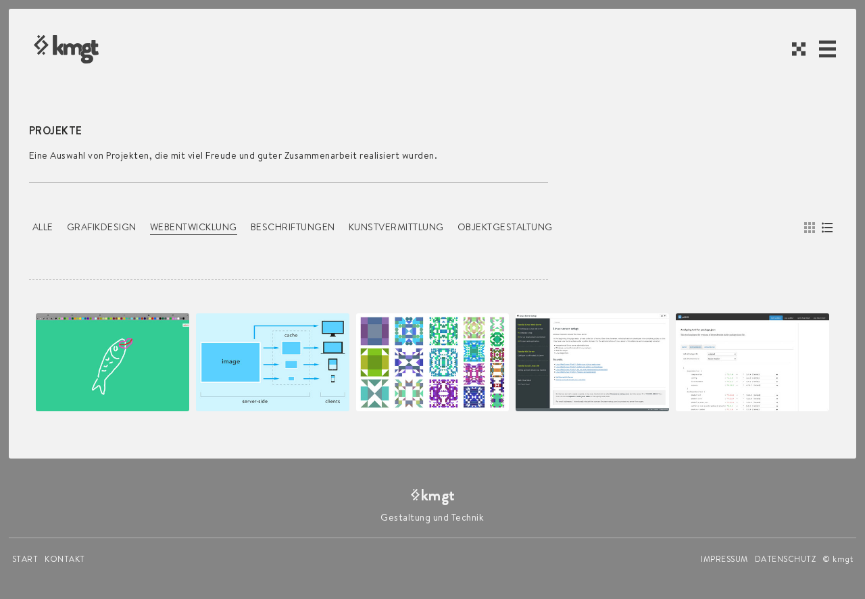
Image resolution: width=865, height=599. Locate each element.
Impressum (724, 559)
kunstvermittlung (396, 227)
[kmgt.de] (66, 49)
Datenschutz (785, 559)
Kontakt (65, 559)
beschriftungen (293, 227)
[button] (827, 49)
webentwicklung (193, 227)
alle (42, 227)
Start (25, 559)
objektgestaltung (505, 227)
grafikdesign (102, 227)
